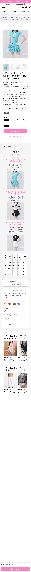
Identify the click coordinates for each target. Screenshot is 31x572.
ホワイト (13, 126)
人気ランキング (26, 11)
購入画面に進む (15, 131)
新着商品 (5, 11)
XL (23, 119)
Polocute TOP (5, 17)
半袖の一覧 (14, 17)
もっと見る (25, 337)
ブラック (21, 126)
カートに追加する (15, 136)
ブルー (6, 126)
